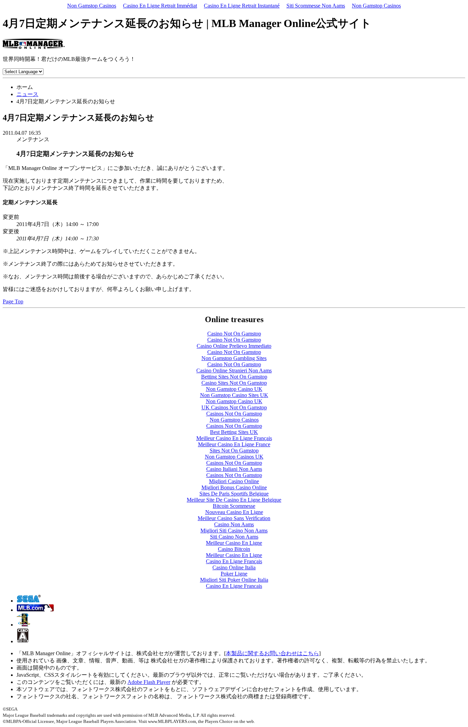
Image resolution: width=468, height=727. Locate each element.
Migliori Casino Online (234, 481)
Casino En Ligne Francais (234, 586)
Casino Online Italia (234, 567)
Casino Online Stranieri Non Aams (234, 370)
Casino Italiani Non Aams (234, 469)
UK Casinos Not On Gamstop (234, 407)
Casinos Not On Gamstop (234, 414)
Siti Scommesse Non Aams (315, 6)
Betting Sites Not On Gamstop (234, 377)
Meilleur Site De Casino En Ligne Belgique (234, 500)
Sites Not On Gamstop (234, 450)
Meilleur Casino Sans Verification (234, 518)
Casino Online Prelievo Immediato (234, 346)
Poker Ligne (234, 574)
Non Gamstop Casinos (91, 6)
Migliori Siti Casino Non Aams (234, 530)
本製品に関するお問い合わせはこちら (272, 653)
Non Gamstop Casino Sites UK (234, 395)
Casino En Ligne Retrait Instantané (242, 6)
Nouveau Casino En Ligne (234, 512)
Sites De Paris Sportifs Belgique (234, 494)
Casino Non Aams (234, 524)
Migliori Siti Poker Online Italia (234, 580)
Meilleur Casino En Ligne (234, 543)
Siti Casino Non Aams (234, 537)
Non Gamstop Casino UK (234, 389)
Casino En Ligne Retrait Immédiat (160, 6)
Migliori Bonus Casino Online (234, 487)
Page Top (13, 301)
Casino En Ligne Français (234, 561)
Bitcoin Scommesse (234, 506)
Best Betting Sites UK (234, 432)
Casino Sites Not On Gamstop (234, 383)
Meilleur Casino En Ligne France (234, 444)
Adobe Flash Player (148, 682)
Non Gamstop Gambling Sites (234, 358)
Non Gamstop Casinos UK (234, 457)
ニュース (27, 94)
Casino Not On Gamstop (234, 333)
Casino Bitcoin (234, 549)
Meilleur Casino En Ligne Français (234, 438)
